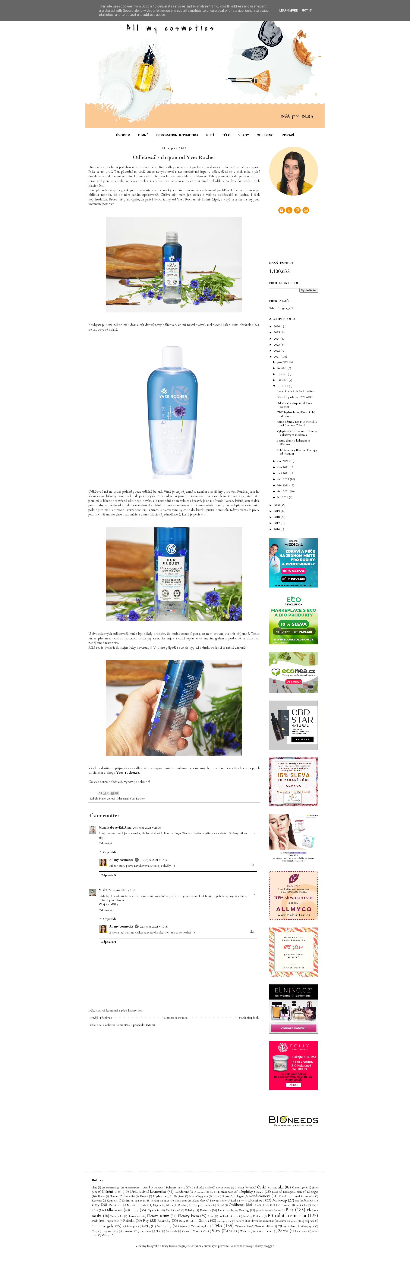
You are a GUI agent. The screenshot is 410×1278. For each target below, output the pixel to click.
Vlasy (216, 1230)
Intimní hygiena (198, 1196)
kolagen (239, 1196)
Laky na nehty (218, 1201)
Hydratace (160, 1196)
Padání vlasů (173, 1210)
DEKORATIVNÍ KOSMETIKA (177, 135)
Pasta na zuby (226, 1210)
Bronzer (239, 1188)
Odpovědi (109, 852)
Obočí (257, 1205)
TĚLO (226, 135)
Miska (103, 890)
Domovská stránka (175, 1018)
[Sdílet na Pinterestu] (116, 793)
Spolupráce (308, 1221)
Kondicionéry (259, 1196)
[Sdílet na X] (108, 793)
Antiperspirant (131, 1187)
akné (94, 1188)
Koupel (111, 1200)
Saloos (204, 1220)
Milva (169, 1205)
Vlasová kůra (200, 1231)
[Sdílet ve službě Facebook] (112, 793)
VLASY (243, 135)
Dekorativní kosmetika (148, 1191)
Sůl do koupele (130, 1226)
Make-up (104, 799)
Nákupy (197, 1205)
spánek (294, 1221)
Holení (144, 1196)
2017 (277, 523)
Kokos (226, 1196)
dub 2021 (283, 479)
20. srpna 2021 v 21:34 (147, 828)
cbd (250, 1188)
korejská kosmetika (303, 1196)
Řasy (182, 1221)
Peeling (244, 1210)
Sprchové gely (103, 1226)
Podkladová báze (228, 1216)
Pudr (95, 1221)
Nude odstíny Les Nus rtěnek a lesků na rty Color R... (297, 423)
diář (212, 1192)
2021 (277, 357)
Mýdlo (181, 1205)
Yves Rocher (137, 799)
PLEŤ (210, 135)
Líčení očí (256, 1200)
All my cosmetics (121, 860)
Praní (246, 1216)
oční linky (301, 1205)
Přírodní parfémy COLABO (295, 397)
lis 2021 (282, 368)
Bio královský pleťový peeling (295, 391)
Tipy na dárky (110, 1231)
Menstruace (115, 1205)
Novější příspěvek (100, 1018)
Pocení (211, 1216)
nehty (208, 1205)
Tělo (217, 1226)
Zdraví (283, 1230)
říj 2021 (282, 374)
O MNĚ (143, 135)
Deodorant (182, 1192)
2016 (277, 529)
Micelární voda (136, 1205)
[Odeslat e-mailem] (100, 793)
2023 (277, 345)
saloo (192, 1221)
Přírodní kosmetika (287, 1215)
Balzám (158, 1187)
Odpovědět (106, 843)
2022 (277, 351)
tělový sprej (307, 1226)
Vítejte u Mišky (108, 904)
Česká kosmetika (270, 1187)
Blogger (269, 1246)
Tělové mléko (263, 1226)
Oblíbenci (237, 1204)
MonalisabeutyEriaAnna (115, 828)
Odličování (122, 799)
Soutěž (282, 1221)
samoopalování (224, 1221)
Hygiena (179, 1196)
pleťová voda (135, 1216)
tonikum (128, 1231)
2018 (277, 517)
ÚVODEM (123, 135)
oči (113, 799)
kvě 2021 (283, 473)
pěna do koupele (264, 1210)
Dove (275, 1192)
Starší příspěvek (249, 1018)
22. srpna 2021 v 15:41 (122, 890)
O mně (220, 1205)
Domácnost (225, 1192)
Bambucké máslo (201, 1188)
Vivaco (185, 1231)
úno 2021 (283, 491)
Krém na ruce (160, 1200)
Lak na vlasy (199, 1201)
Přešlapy (258, 1216)
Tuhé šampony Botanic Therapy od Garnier (297, 452)
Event (101, 1196)
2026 (277, 326)
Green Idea (129, 1196)
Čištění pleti (112, 1191)
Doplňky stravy (251, 1191)
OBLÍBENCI (265, 135)
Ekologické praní (292, 1192)
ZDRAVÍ (288, 135)
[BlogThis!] (104, 793)
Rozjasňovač (112, 1221)
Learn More (288, 10)
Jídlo (215, 1196)
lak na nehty (181, 1200)
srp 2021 (283, 386)
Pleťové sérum (158, 1215)
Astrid (146, 1188)
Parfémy (205, 1210)
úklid (158, 1231)
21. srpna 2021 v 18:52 (154, 860)
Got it (307, 10)
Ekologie (312, 1192)
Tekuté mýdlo (199, 1226)
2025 (277, 332)
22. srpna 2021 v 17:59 (154, 927)
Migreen (157, 1205)
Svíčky (146, 1226)
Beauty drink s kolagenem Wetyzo (293, 442)
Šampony (164, 1226)
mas (297, 1200)
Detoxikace (199, 1192)
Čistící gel (298, 1187)
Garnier (114, 1196)
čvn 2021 (283, 467)
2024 (277, 339)
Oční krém (283, 1205)
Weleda (245, 1231)
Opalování (154, 1210)
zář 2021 (283, 380)
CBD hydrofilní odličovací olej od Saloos (296, 414)
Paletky (189, 1210)
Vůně (232, 1231)
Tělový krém (286, 1226)
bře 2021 (283, 485)
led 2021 (283, 497)
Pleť (289, 1210)
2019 (277, 511)
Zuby (105, 1235)
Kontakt (283, 1196)
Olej (135, 1210)
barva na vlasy (223, 1187)
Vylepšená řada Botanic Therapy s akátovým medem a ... (297, 433)
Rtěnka (129, 1220)
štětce (183, 1226)
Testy (95, 1231)
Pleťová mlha (116, 1216)
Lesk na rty (237, 1201)
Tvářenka (145, 1231)
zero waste (302, 1231)
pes (279, 1210)
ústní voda (171, 1231)
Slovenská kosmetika (262, 1221)
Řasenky (164, 1220)
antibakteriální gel (111, 1187)
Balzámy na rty (175, 1187)
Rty (146, 1220)
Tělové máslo (243, 1226)
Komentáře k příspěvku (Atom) (135, 1025)
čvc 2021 (283, 461)
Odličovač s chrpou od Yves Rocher (294, 405)
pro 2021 (283, 362)
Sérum (240, 1221)
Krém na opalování (134, 1200)
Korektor (97, 1201)
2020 (277, 505)
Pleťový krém (188, 1215)
